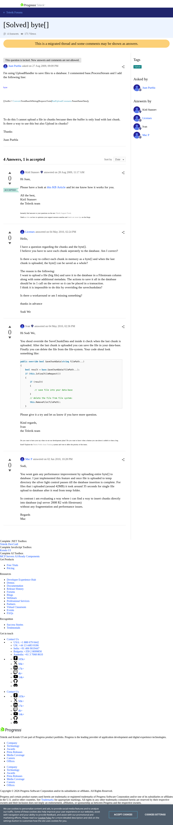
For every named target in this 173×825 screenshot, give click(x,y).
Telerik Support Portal (63, 213)
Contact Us (13, 639)
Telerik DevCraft (9, 544)
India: (26, 648)
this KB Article (56, 187)
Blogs (10, 594)
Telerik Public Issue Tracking (43, 444)
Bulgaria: (28, 651)
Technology (13, 745)
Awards (11, 749)
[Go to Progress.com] (11, 731)
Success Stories (15, 624)
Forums (11, 591)
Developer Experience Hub (21, 579)
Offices (11, 761)
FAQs (10, 613)
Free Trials (12, 565)
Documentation (15, 585)
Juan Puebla (14, 65)
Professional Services (18, 601)
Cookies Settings (155, 814)
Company (12, 742)
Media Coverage (15, 755)
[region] (86, 814)
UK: (26, 645)
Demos (10, 582)
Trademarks (47, 799)
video (28, 217)
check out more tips (74, 217)
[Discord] (16, 685)
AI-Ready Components (27, 556)
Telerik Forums (14, 12)
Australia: (28, 654)
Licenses (30, 231)
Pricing (10, 568)
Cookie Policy (45, 817)
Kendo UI (5, 550)
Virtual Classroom (16, 607)
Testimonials (13, 627)
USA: (26, 642)
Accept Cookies (123, 814)
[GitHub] (16, 682)
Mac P (28, 459)
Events (10, 610)
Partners (11, 604)
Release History (15, 588)
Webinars (12, 598)
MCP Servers (7, 556)
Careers (11, 758)
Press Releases (14, 752)
